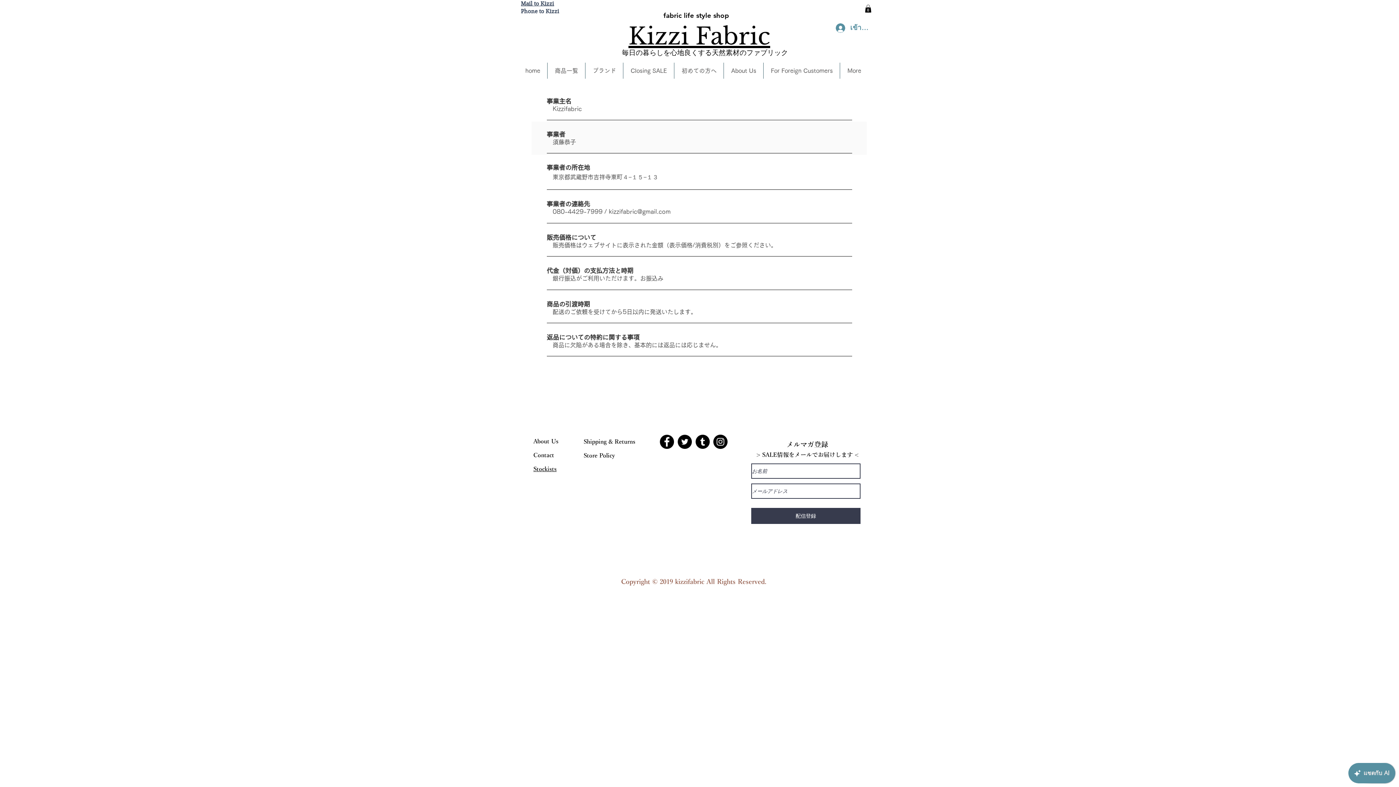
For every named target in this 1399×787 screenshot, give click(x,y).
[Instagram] (720, 442)
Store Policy (599, 456)
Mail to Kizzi (537, 3)
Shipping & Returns (609, 442)
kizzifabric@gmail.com (640, 212)
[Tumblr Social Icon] (702, 442)
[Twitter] (685, 442)
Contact (543, 455)
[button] (868, 9)
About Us (546, 441)
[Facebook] (667, 442)
